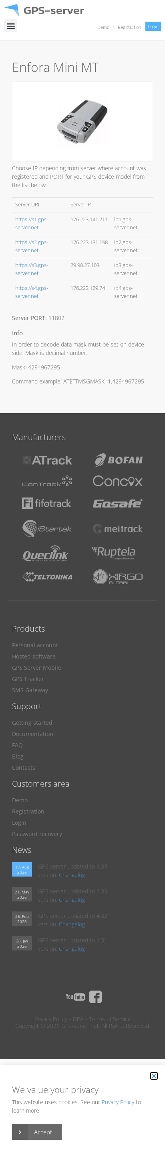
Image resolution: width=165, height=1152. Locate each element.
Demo (103, 27)
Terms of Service (110, 1019)
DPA (78, 1019)
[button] (10, 25)
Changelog (72, 875)
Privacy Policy (50, 1019)
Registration (129, 27)
